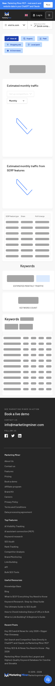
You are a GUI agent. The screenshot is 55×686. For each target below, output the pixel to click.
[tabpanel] (27, 230)
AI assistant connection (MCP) (19, 531)
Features (9, 471)
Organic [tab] (30, 38)
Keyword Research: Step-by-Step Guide (24, 601)
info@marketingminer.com (24, 425)
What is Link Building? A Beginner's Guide (25, 616)
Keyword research (14, 536)
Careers (8, 496)
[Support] (48, 679)
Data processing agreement (18, 512)
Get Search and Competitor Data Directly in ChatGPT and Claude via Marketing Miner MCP (27, 641)
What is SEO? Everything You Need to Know (26, 596)
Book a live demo (17, 414)
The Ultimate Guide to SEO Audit (20, 606)
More (48, 5)
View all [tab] (13, 38)
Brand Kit (9, 491)
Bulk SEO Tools (12, 572)
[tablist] (27, 44)
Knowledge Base (13, 586)
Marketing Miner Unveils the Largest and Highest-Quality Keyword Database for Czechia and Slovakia (27, 660)
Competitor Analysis (15, 551)
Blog (7, 591)
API (6, 567)
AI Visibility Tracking (14, 526)
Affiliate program (13, 486)
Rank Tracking (11, 546)
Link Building (11, 562)
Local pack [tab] (35, 44)
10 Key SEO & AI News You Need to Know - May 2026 (27, 650)
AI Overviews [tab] (15, 50)
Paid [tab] (44, 38)
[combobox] (26, 15)
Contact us (10, 466)
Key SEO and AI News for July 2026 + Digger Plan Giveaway (26, 633)
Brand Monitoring (13, 556)
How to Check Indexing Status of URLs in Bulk (27, 611)
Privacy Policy (11, 501)
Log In (39, 15)
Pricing (8, 476)
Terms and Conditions (15, 507)
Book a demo (11, 481)
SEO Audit (9, 541)
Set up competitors (18, 93)
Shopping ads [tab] (15, 44)
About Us (9, 461)
